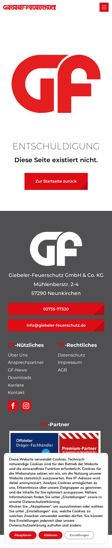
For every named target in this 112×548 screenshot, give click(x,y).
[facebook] (13, 406)
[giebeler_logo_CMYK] (29, 7)
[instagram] (26, 406)
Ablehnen (50, 535)
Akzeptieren (22, 535)
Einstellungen (79, 535)
